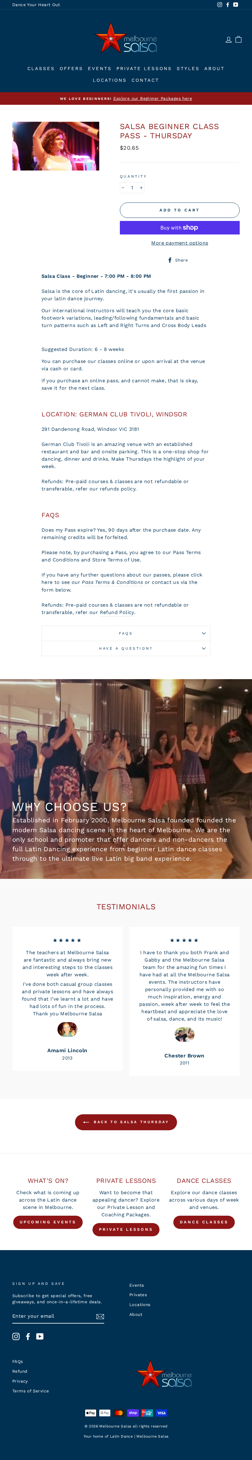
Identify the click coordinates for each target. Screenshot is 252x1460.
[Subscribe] (100, 1316)
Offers (71, 68)
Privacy (20, 1381)
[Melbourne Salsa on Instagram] (16, 1336)
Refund (19, 1371)
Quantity (133, 176)
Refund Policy (117, 612)
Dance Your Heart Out (36, 4)
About (214, 68)
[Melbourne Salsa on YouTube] (40, 1336)
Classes (41, 68)
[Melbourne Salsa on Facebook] (28, 1336)
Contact (145, 80)
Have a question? (126, 648)
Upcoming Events (48, 1222)
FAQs (126, 633)
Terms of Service (30, 1390)
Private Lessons (144, 68)
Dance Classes (204, 1222)
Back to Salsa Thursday (130, 1122)
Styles (188, 68)
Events (100, 68)
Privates (138, 1294)
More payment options (179, 243)
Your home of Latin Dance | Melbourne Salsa (126, 1436)
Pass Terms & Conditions (112, 582)
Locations (110, 80)
